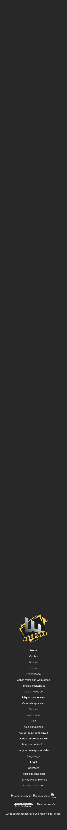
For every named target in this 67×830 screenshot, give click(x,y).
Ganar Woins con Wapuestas (33, 679)
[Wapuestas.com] (16, 9)
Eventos (33, 668)
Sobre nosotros (33, 691)
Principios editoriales (33, 685)
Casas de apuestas (33, 703)
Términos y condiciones (33, 779)
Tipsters (33, 662)
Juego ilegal (33, 756)
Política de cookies (33, 785)
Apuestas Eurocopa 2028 (33, 732)
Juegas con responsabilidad (33, 750)
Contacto (33, 768)
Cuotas (33, 656)
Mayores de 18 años (33, 744)
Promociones (33, 715)
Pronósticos (33, 674)
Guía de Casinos (33, 726)
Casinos (33, 709)
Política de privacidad (33, 773)
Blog (33, 721)
